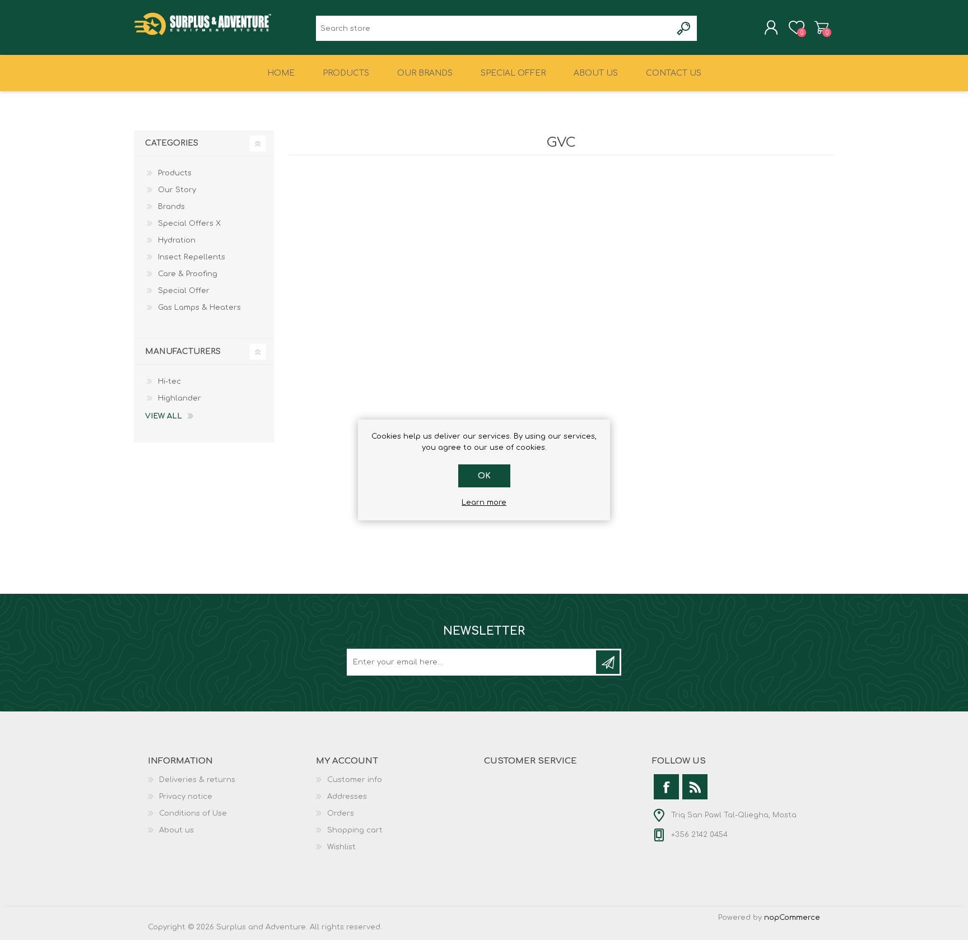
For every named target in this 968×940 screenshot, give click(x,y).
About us (176, 830)
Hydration (177, 240)
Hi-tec (169, 381)
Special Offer (184, 291)
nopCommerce (792, 918)
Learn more (484, 502)
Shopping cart (821, 27)
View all (163, 416)
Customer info (354, 780)
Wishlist (341, 847)
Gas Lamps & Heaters (199, 307)
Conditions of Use (193, 813)
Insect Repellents (191, 257)
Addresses (347, 797)
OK (484, 476)
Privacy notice (185, 797)
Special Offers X (189, 223)
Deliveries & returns (197, 780)
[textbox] (494, 28)
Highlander (179, 398)
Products (175, 173)
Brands (171, 207)
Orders (340, 813)
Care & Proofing (187, 274)
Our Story (177, 190)
